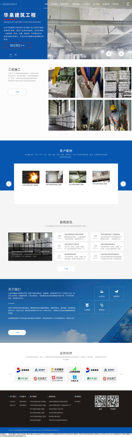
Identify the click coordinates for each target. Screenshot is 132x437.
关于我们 (54, 4)
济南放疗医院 (25, 434)
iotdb (111, 434)
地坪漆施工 (76, 4)
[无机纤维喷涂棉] (117, 82)
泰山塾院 (9, 436)
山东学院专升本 (104, 434)
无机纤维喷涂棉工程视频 (38, 401)
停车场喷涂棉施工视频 (37, 409)
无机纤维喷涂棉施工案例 (38, 416)
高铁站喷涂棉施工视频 (37, 413)
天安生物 (3, 436)
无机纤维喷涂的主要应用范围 (58, 401)
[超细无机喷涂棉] (61, 115)
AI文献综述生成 (70, 434)
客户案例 (96, 4)
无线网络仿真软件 (59, 434)
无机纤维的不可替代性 (56, 409)
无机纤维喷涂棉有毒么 (56, 413)
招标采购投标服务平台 (19, 436)
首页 (46, 4)
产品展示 (86, 4)
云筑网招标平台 (118, 434)
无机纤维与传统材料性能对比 (58, 420)
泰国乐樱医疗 (127, 434)
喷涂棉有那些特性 (54, 416)
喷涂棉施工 (65, 4)
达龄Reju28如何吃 (36, 434)
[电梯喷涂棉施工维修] (89, 115)
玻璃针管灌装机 (94, 434)
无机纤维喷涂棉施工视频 (38, 405)
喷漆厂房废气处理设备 (82, 434)
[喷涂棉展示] (89, 82)
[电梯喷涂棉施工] (117, 115)
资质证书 (12, 405)
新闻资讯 (106, 4)
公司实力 (12, 401)
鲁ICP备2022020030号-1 (52, 430)
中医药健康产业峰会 (14, 434)
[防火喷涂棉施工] (61, 82)
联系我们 (116, 4)
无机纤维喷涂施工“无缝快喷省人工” (60, 405)
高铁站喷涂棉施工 (35, 420)
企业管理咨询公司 (47, 434)
